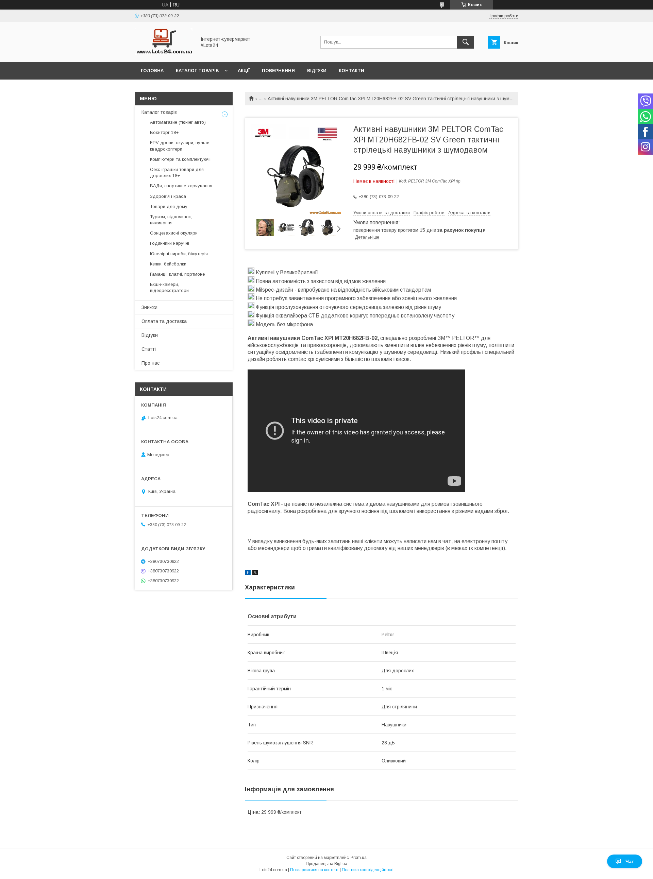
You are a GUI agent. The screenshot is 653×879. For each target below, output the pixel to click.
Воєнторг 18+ (164, 132)
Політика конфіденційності (368, 869)
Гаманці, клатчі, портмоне (177, 274)
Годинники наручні (169, 243)
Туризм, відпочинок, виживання (171, 219)
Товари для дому (168, 206)
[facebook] (248, 573)
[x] (255, 573)
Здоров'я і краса (168, 196)
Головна (152, 70)
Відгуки (316, 70)
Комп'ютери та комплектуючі (180, 159)
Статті (148, 349)
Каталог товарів (197, 70)
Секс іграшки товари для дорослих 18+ (177, 172)
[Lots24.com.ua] (163, 53)
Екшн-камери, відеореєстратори (169, 287)
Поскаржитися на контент (314, 869)
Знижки (149, 307)
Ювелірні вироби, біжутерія (179, 253)
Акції (244, 70)
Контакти (351, 70)
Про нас (150, 363)
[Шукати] (465, 42)
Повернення (278, 70)
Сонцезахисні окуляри (174, 233)
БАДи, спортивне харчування (181, 185)
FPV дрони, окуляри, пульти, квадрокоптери (180, 145)
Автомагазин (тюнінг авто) (178, 122)
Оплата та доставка (164, 321)
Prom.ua (359, 857)
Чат (629, 861)
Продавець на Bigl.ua (326, 863)
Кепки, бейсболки (168, 263)
